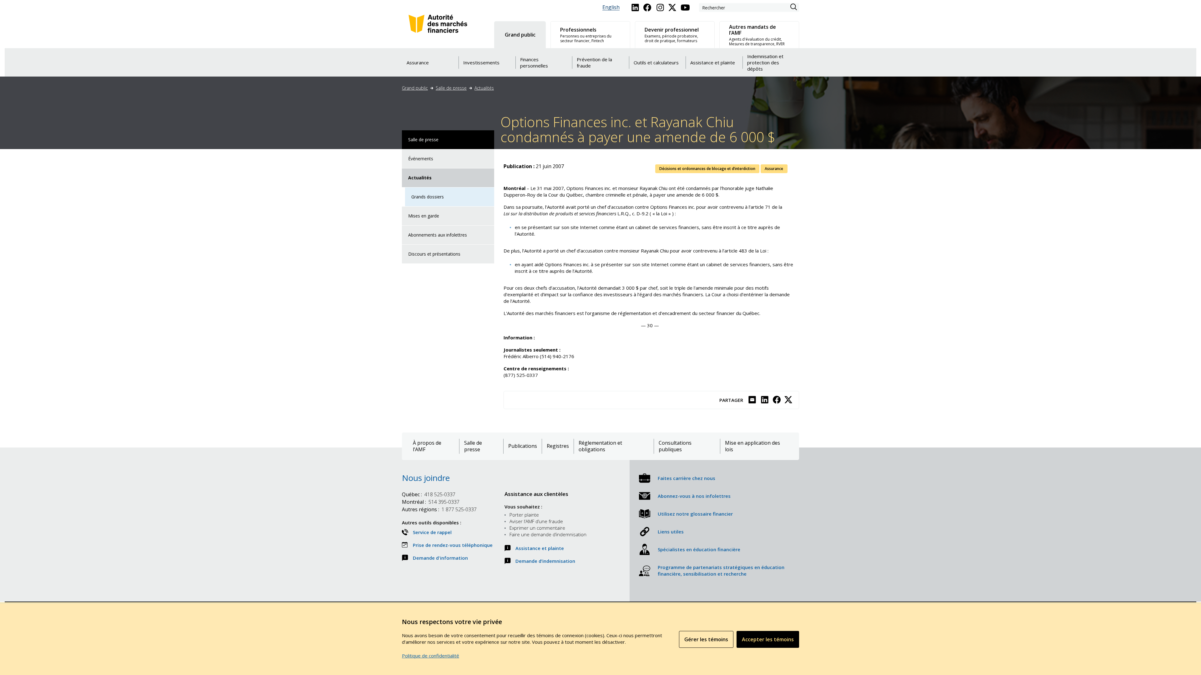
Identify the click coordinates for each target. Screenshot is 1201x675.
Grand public (415, 88)
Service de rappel (432, 532)
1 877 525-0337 (439, 509)
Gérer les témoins (706, 639)
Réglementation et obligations (600, 446)
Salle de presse (451, 88)
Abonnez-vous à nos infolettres (694, 496)
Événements (420, 159)
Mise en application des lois (752, 446)
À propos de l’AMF (427, 446)
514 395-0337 (430, 501)
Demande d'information (440, 558)
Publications (522, 446)
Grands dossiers (427, 197)
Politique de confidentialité (430, 655)
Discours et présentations (434, 254)
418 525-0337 (428, 494)
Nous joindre (426, 477)
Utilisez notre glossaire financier (695, 514)
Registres (558, 446)
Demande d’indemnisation (545, 561)
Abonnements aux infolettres (437, 235)
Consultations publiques (675, 446)
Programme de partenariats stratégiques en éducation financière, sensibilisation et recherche (721, 570)
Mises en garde (423, 216)
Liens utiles (671, 531)
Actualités (484, 88)
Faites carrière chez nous (686, 478)
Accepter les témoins (768, 639)
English (611, 7)
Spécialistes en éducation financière (699, 549)
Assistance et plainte (539, 548)
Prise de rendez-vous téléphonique (453, 545)
